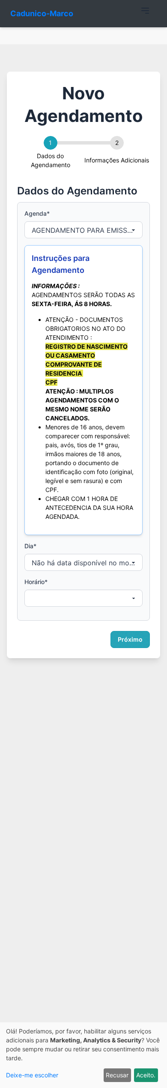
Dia (30, 546)
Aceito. (145, 1075)
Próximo (130, 639)
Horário (36, 581)
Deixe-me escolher (32, 1075)
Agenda (37, 213)
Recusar (117, 1075)
